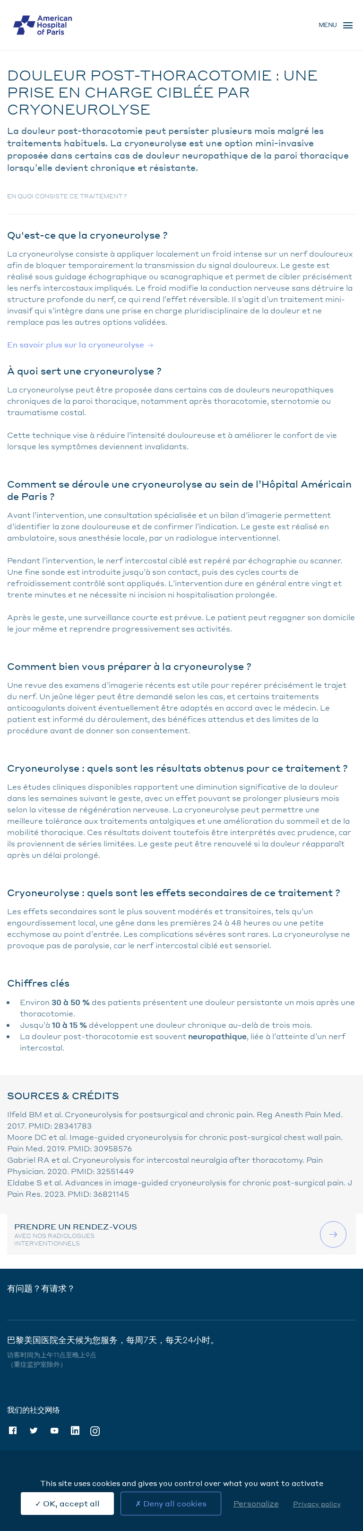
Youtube (54, 1430)
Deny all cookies (174, 1503)
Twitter (33, 1430)
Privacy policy (317, 1503)
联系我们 (334, 1234)
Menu (328, 24)
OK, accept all (70, 1503)
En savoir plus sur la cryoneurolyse (75, 344)
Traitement (44, 57)
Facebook (12, 1430)
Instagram (95, 1430)
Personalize (256, 1503)
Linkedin (75, 1430)
